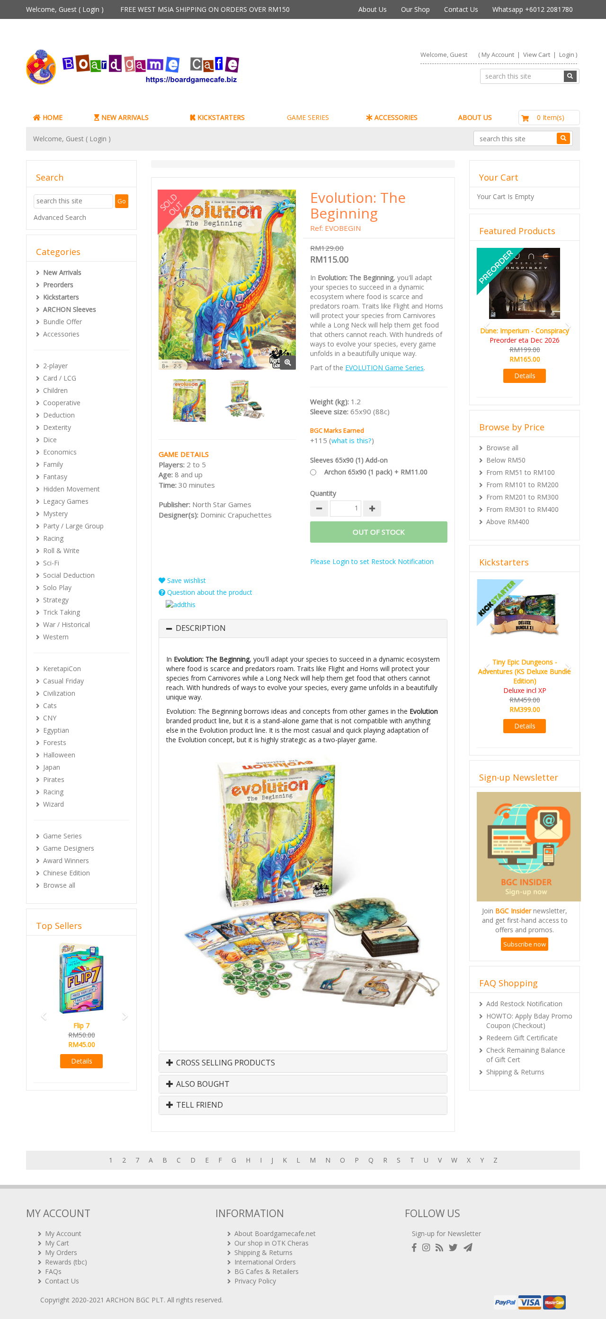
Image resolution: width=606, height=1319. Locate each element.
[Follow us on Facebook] (416, 1247)
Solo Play (57, 587)
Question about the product (208, 592)
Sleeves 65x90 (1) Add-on (349, 459)
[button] (41, 1011)
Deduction (59, 414)
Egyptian (56, 730)
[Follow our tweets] (455, 1247)
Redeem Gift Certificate (522, 1037)
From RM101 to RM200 (522, 484)
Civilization (59, 693)
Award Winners (66, 860)
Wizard (53, 804)
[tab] (303, 628)
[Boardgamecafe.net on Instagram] (428, 1247)
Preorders (58, 284)
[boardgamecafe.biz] (160, 67)
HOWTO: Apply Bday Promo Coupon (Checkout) (529, 1020)
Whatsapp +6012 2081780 (532, 9)
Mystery (55, 513)
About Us (372, 9)
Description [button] (201, 628)
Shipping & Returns (515, 1071)
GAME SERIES (308, 117)
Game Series (62, 835)
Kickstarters (61, 296)
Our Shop (415, 9)
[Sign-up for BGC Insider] (467, 1247)
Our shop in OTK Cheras (271, 1242)
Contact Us (461, 9)
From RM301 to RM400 (522, 509)
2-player (55, 365)
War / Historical (66, 624)
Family (53, 464)
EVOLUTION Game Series (384, 367)
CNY (49, 717)
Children (55, 390)
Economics (60, 451)
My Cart (57, 1242)
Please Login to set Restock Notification (372, 561)
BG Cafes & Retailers (266, 1271)
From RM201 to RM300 (522, 496)
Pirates (53, 779)
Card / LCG (59, 377)
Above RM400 (507, 521)
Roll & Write (61, 550)
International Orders (265, 1261)
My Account (497, 54)
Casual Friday (63, 680)
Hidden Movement (71, 488)
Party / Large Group (73, 525)
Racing (53, 538)
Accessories (61, 333)
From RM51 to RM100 (520, 472)
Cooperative (61, 402)
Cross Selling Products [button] (224, 1063)
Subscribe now (524, 944)
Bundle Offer (62, 321)
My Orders (61, 1252)
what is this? (351, 440)
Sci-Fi (51, 562)
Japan (51, 767)
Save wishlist (185, 580)
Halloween (59, 754)
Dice (50, 439)
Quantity (323, 493)
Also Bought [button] (202, 1084)
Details (91, 1060)
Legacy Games (66, 501)
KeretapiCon (62, 668)
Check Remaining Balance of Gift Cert (525, 1055)
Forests (54, 742)
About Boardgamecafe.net (275, 1233)
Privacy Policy (255, 1280)
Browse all (59, 885)
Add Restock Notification (524, 1003)
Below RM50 (506, 459)
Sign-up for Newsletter (446, 1233)
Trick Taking (61, 612)
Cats (50, 705)
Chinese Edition (66, 872)
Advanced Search (60, 217)
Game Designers (68, 848)
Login (90, 9)
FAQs (53, 1271)
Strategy (56, 599)
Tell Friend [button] (198, 1105)
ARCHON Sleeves (69, 309)
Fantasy (55, 476)
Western (56, 636)
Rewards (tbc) (66, 1261)
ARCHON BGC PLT (135, 1299)
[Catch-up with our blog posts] (441, 1247)
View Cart (536, 54)
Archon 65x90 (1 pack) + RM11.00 (376, 471)
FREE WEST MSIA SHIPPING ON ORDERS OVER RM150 (205, 9)
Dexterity (57, 427)
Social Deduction (69, 575)
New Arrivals (62, 272)
